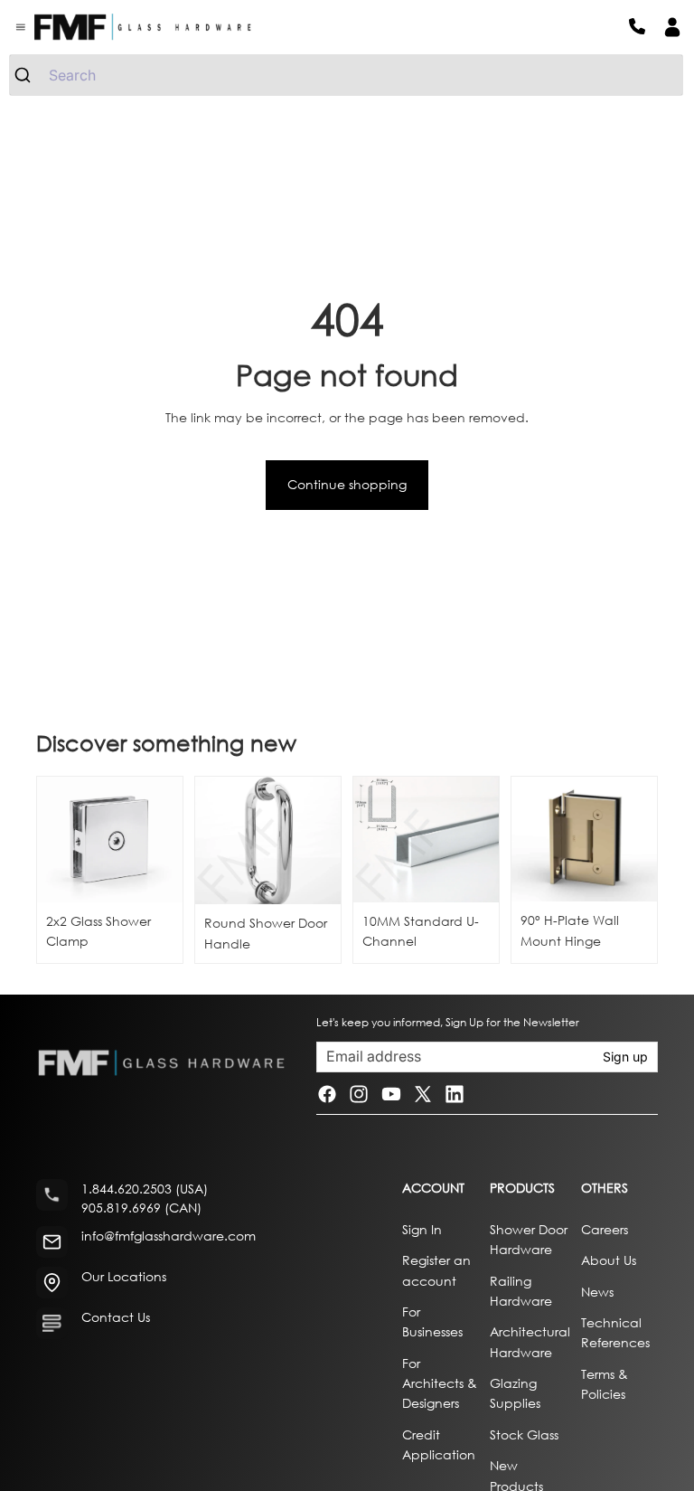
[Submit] (29, 75)
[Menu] (21, 27)
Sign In (422, 1228)
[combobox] (346, 75)
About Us (608, 1260)
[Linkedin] (454, 1094)
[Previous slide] (215, 841)
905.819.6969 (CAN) (141, 1207)
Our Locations (123, 1276)
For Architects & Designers (439, 1382)
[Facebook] (327, 1094)
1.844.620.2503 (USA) (144, 1188)
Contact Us (115, 1317)
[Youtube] (391, 1094)
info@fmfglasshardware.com (168, 1235)
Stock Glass (524, 1434)
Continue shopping (347, 484)
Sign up (625, 1056)
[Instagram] (359, 1094)
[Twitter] (423, 1094)
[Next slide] (321, 841)
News (597, 1290)
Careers (604, 1228)
